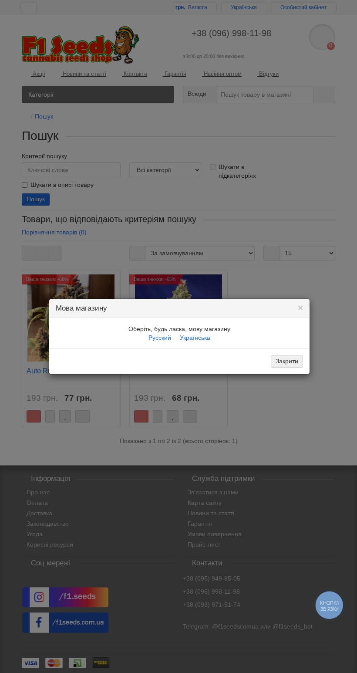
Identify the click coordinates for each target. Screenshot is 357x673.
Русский (159, 337)
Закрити (287, 361)
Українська (195, 337)
